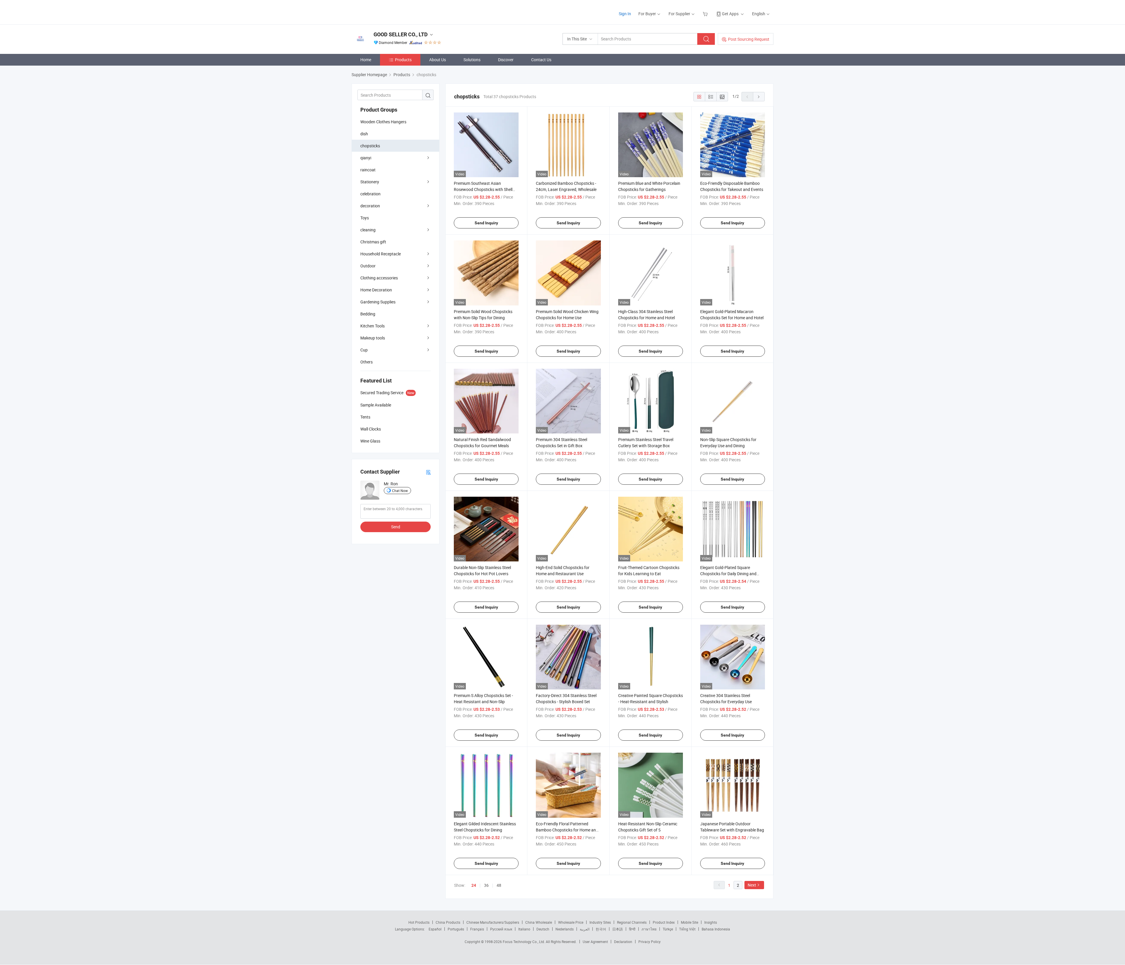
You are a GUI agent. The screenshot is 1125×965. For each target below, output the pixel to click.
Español (435, 929)
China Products (448, 922)
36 (486, 885)
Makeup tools (372, 338)
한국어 (601, 929)
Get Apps (730, 13)
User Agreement (595, 941)
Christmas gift (373, 242)
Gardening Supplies (378, 302)
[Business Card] (428, 472)
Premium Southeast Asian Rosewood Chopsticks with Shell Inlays (483, 189)
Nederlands (564, 929)
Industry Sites (600, 922)
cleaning (368, 230)
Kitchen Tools (372, 326)
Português (456, 929)
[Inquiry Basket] (706, 13)
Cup (364, 350)
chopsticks (370, 145)
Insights (710, 922)
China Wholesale (538, 922)
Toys (364, 218)
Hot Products (418, 922)
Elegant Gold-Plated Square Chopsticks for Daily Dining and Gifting (728, 574)
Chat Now (400, 490)
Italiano (524, 929)
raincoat (368, 169)
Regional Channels (632, 922)
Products (403, 59)
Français (477, 929)
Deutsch (542, 929)
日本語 (617, 929)
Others (366, 362)
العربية (584, 929)
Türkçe (668, 929)
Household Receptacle (380, 254)
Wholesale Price (570, 922)
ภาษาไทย (649, 929)
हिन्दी (632, 929)
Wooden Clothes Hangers (383, 121)
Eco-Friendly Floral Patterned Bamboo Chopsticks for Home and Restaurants (567, 830)
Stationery (369, 182)
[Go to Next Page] (758, 96)
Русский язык (501, 929)
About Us (437, 59)
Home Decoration (376, 290)
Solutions (471, 59)
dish (364, 133)
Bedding (367, 314)
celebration (370, 194)
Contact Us (541, 59)
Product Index (664, 922)
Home (365, 59)
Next (752, 885)
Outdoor (368, 266)
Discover (506, 59)
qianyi (365, 157)
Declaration (623, 941)
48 (499, 885)
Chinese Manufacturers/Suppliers (492, 922)
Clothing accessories (379, 278)
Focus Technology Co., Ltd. (524, 941)
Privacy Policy (649, 941)
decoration (370, 206)
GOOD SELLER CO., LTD (401, 34)
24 (473, 885)
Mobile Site (689, 922)
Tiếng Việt (687, 929)
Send (395, 527)
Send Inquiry (486, 223)
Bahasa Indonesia (716, 929)
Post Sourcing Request (748, 39)
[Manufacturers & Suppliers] (389, 11)
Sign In (625, 13)
